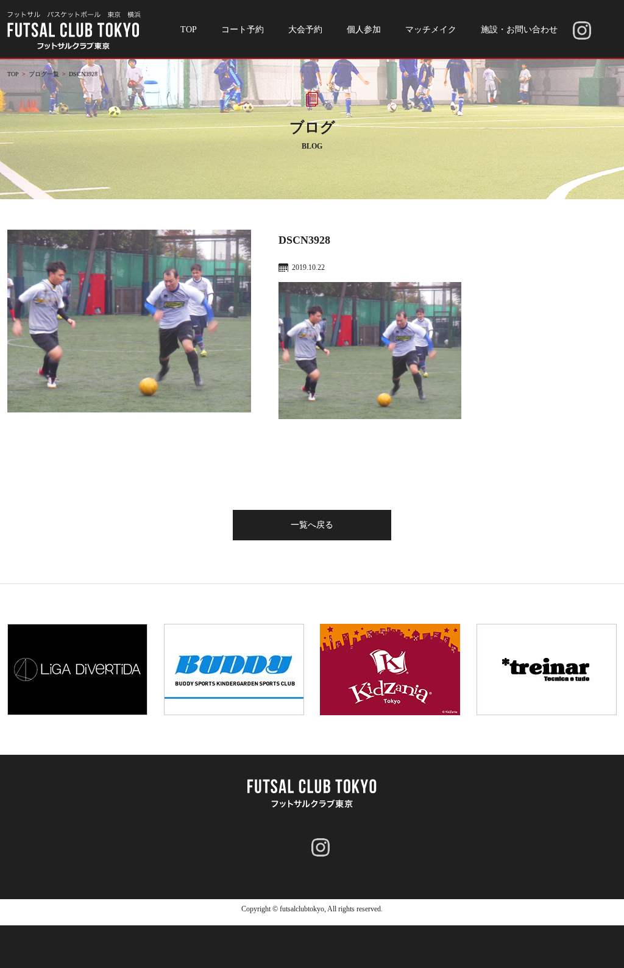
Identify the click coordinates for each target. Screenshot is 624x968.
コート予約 (242, 29)
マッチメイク (430, 29)
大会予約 (305, 29)
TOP (188, 29)
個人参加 (364, 29)
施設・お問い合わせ (519, 29)
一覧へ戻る (312, 524)
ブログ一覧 (44, 74)
